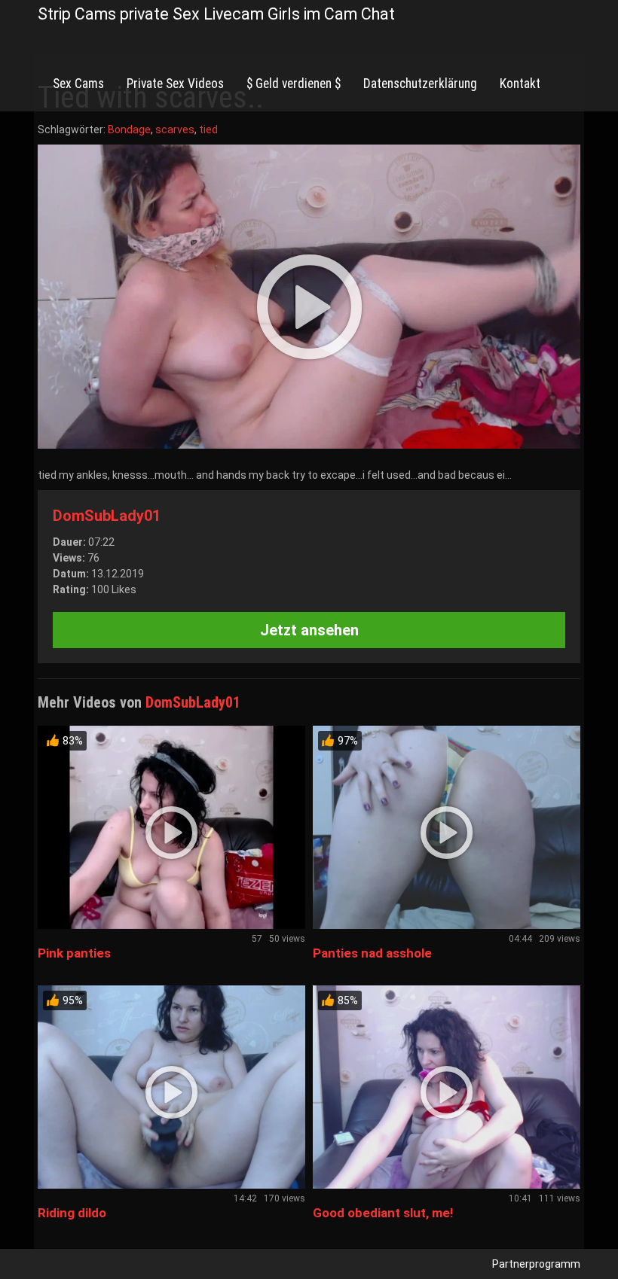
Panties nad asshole (372, 953)
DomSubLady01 (107, 516)
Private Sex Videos (175, 83)
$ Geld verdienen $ (293, 83)
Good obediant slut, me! (383, 1212)
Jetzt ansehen (309, 630)
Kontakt (520, 83)
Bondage (129, 129)
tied (208, 129)
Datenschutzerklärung (420, 83)
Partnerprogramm (536, 1264)
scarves (174, 129)
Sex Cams (78, 83)
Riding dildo (72, 1212)
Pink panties (74, 953)
